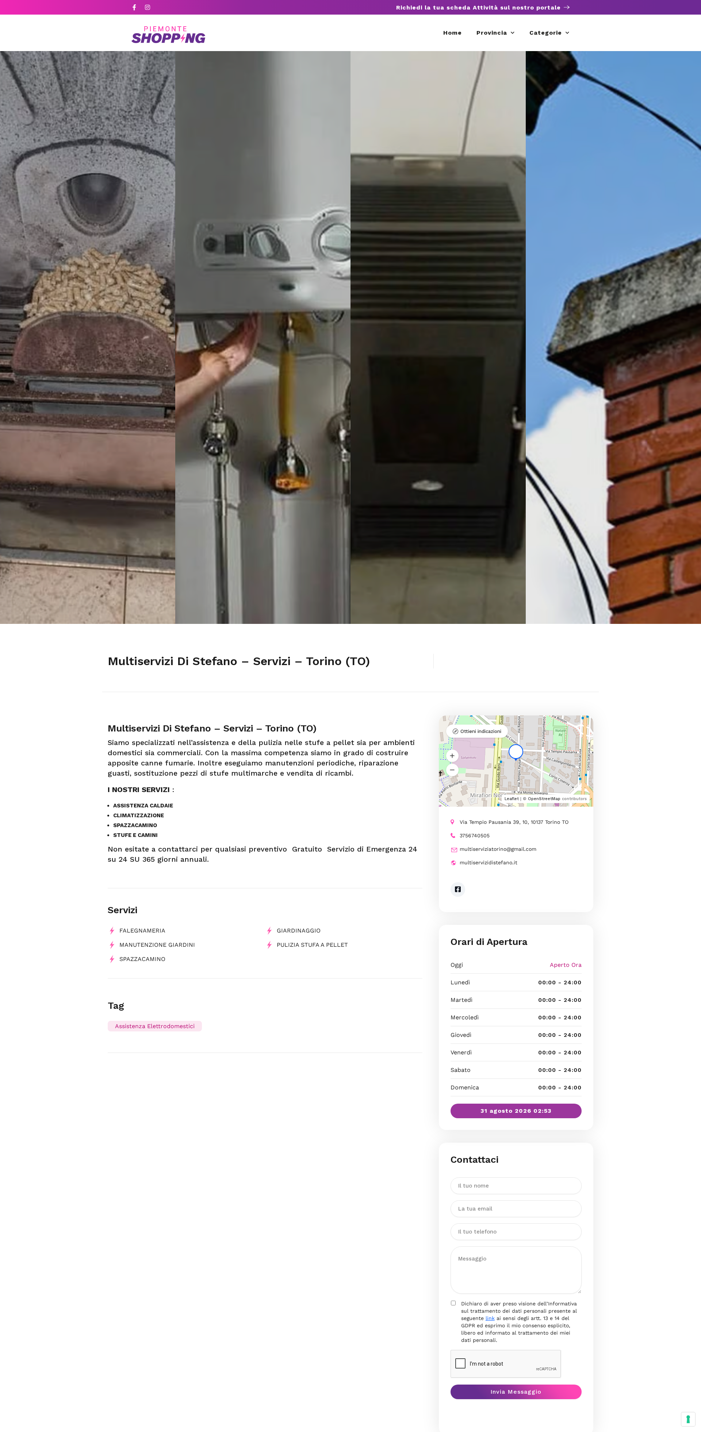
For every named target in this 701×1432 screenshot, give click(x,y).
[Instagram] (147, 7)
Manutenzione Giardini (157, 944)
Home (452, 32)
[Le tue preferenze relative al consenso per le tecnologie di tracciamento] (688, 1419)
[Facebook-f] (134, 7)
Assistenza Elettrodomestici (155, 1026)
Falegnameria (142, 930)
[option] (87, 337)
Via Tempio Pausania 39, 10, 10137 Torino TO (514, 822)
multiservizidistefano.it (488, 862)
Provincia (491, 32)
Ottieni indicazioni (480, 731)
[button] (452, 756)
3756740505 (475, 835)
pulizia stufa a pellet (312, 944)
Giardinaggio (299, 930)
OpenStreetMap (544, 798)
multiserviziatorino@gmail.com (498, 849)
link (490, 1318)
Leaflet (512, 798)
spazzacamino (142, 959)
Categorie (545, 32)
